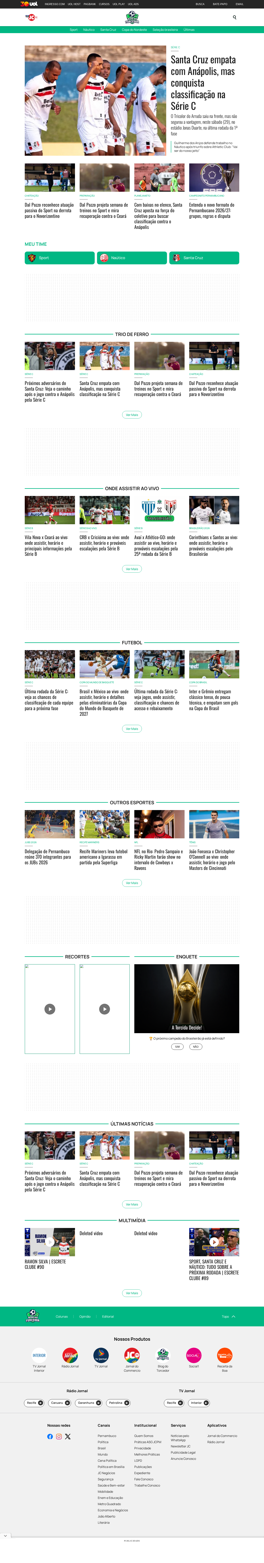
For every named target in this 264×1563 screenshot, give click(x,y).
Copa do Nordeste (134, 29)
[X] (68, 1437)
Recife (34, 1403)
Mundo (103, 1454)
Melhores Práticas (147, 1454)
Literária (104, 1522)
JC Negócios (106, 1473)
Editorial (108, 1316)
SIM (177, 1046)
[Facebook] (50, 1437)
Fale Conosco (143, 1479)
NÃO (195, 1046)
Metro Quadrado (109, 1504)
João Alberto (106, 1516)
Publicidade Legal (183, 1452)
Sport (73, 29)
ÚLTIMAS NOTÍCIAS (132, 1123)
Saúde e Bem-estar (111, 1485)
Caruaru (59, 1403)
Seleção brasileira (165, 29)
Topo (225, 1316)
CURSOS (104, 4)
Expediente (142, 1473)
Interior (199, 1403)
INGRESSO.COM (55, 4)
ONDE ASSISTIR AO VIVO (132, 488)
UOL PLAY (119, 4)
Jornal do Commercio (222, 1436)
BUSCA (200, 4)
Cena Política (107, 1460)
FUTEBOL (132, 642)
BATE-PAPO (220, 4)
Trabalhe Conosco (147, 1485)
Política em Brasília (111, 1467)
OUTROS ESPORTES (132, 802)
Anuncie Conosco (183, 1458)
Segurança (105, 1479)
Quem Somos (143, 1436)
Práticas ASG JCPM (147, 1442)
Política (103, 1442)
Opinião (84, 1316)
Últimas (189, 29)
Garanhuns (89, 1403)
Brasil (102, 1448)
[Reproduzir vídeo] (50, 1009)
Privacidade (142, 1448)
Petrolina (118, 1403)
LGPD (138, 1460)
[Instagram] (59, 1437)
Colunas (62, 1316)
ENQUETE (186, 956)
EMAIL (240, 4)
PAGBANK (90, 4)
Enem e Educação (110, 1498)
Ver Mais (132, 415)
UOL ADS (133, 4)
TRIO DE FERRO (132, 334)
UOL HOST (74, 4)
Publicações (143, 1467)
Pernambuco (107, 1436)
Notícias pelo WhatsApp (180, 1438)
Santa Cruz (108, 29)
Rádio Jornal (216, 1442)
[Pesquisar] (234, 17)
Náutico (89, 29)
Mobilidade (105, 1491)
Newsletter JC (180, 1446)
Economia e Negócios (113, 1510)
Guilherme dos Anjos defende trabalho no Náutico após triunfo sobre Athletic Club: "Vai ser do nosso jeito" (206, 147)
